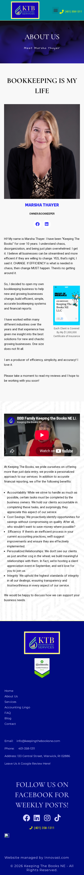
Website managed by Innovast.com (36, 858)
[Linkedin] (47, 224)
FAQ (7, 713)
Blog (7, 718)
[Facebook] (37, 224)
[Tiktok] (57, 817)
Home (8, 691)
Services (10, 702)
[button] (55, 10)
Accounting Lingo (17, 707)
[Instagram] (47, 817)
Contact (10, 724)
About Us (11, 696)
